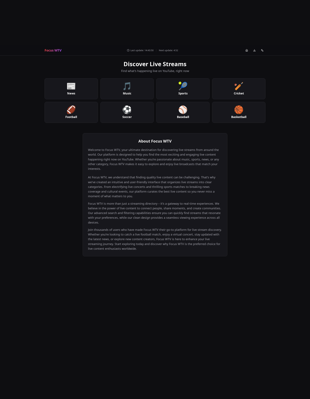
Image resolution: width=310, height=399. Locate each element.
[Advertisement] (155, 22)
